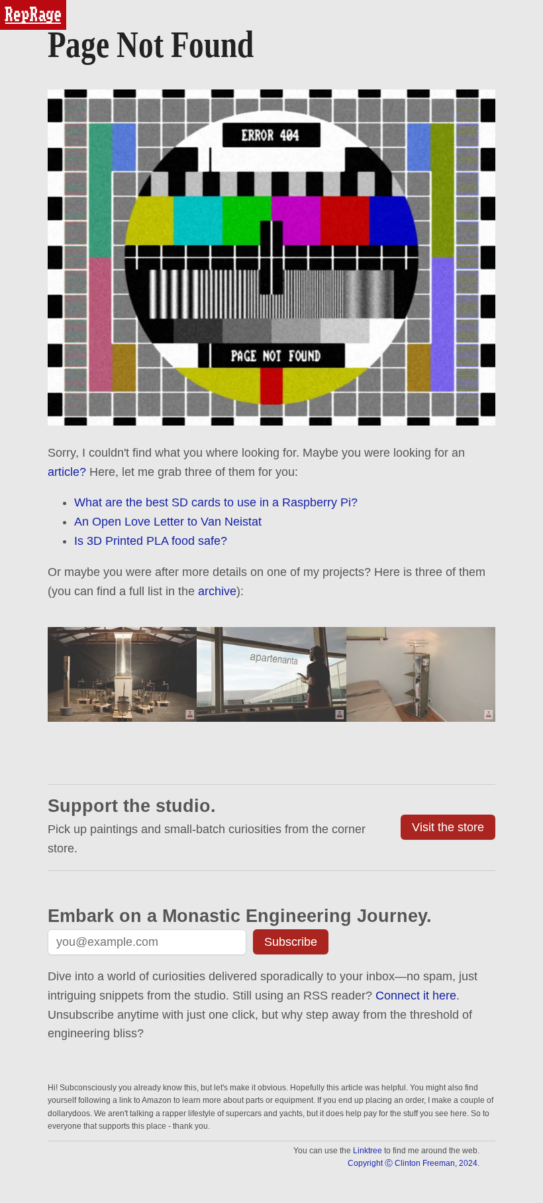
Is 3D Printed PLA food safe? (150, 540)
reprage (18, 5)
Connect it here (415, 995)
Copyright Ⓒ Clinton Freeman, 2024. (413, 1163)
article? (67, 472)
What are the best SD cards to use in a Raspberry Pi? (216, 502)
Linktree (367, 1150)
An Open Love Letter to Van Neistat (168, 521)
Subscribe (290, 941)
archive (217, 591)
